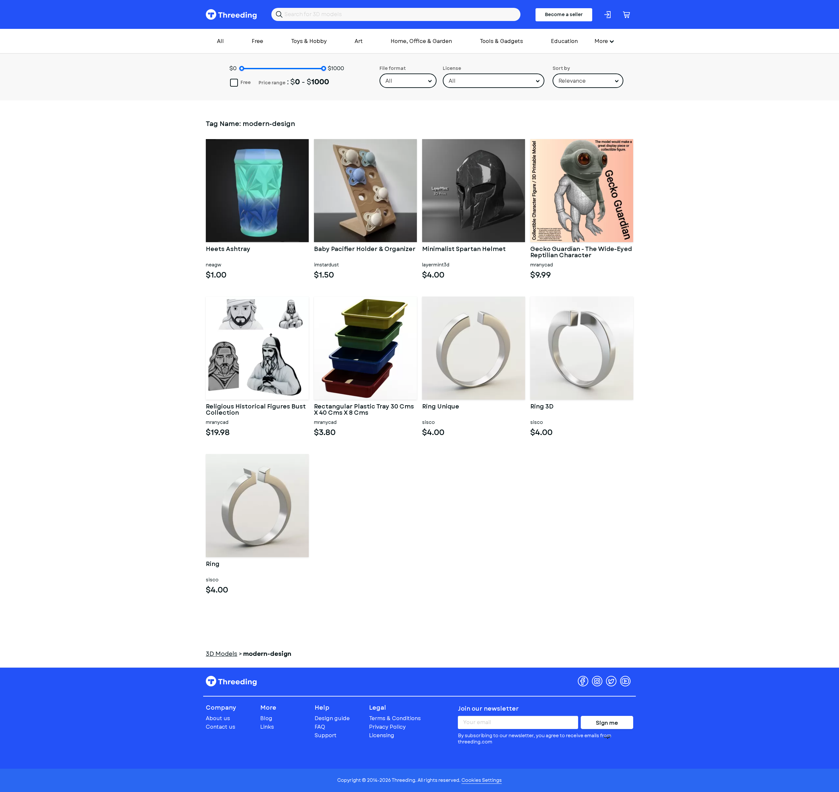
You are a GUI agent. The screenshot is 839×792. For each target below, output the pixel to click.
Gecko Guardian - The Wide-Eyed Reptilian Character (581, 252)
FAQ (320, 727)
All (220, 41)
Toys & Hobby (309, 41)
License (452, 68)
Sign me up (607, 724)
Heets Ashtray (228, 249)
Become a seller (564, 14)
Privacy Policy (387, 727)
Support (326, 735)
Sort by (561, 68)
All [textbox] (388, 81)
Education (564, 41)
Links (267, 727)
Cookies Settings (481, 780)
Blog (266, 718)
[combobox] (408, 80)
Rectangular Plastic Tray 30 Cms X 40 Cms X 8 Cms (364, 410)
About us (218, 718)
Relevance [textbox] (572, 81)
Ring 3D (542, 407)
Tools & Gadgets (501, 41)
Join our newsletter (488, 709)
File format (393, 68)
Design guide (332, 718)
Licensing (381, 735)
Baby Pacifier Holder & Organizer (365, 249)
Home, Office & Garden (421, 41)
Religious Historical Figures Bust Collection (256, 410)
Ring (213, 564)
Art (359, 41)
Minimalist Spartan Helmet (464, 249)
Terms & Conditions (395, 718)
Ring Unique (440, 407)
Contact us (220, 727)
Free (257, 41)
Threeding (231, 14)
